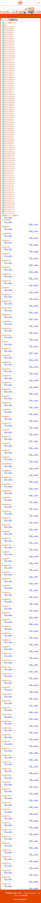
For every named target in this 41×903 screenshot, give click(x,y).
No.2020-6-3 (10, 28)
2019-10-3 (9, 60)
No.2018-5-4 (10, 128)
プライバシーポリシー (30, 893)
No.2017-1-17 (10, 211)
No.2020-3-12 (10, 38)
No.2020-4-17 (10, 32)
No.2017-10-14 (11, 160)
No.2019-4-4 (10, 85)
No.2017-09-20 (11, 164)
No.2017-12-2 (10, 151)
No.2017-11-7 (10, 156)
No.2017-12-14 (11, 149)
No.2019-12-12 (11, 53)
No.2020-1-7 (10, 45)
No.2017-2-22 (10, 201)
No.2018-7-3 (10, 119)
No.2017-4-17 (10, 194)
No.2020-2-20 (10, 41)
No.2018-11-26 (11, 98)
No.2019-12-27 (11, 47)
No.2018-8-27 (10, 111)
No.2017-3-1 (10, 199)
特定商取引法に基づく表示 (13, 893)
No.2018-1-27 (10, 143)
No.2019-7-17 (10, 71)
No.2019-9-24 (10, 62)
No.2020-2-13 (10, 43)
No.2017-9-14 (10, 166)
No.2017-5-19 (10, 188)
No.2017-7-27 (10, 175)
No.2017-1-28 (10, 207)
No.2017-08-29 (11, 167)
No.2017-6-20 (10, 183)
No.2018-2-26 (10, 139)
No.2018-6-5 (10, 124)
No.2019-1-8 (10, 92)
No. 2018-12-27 (11, 94)
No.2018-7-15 (10, 117)
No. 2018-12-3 (11, 96)
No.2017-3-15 (10, 198)
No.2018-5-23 (10, 126)
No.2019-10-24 (11, 56)
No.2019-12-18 (11, 49)
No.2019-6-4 (10, 75)
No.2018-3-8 (10, 135)
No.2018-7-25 (10, 115)
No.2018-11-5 (10, 100)
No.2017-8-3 (10, 173)
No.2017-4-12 (10, 196)
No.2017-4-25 (10, 192)
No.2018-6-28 (10, 122)
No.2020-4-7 (10, 36)
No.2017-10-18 (11, 158)
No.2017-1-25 (10, 209)
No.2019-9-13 (10, 64)
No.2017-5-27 (10, 186)
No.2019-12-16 (11, 51)
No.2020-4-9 (10, 34)
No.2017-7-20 (10, 179)
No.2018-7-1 (10, 120)
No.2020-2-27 (10, 39)
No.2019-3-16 (10, 88)
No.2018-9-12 (10, 109)
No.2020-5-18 (10, 30)
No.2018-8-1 (10, 113)
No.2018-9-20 (10, 107)
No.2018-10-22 (11, 102)
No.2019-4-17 (10, 83)
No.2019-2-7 (10, 90)
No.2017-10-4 (10, 162)
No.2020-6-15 (10, 26)
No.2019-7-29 (10, 70)
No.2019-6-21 (10, 73)
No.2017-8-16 (10, 169)
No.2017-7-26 (10, 177)
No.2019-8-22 (10, 68)
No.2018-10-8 (10, 103)
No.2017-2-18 (10, 203)
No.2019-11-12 (11, 54)
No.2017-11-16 (11, 154)
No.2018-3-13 (10, 134)
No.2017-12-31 (11, 147)
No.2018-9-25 (10, 105)
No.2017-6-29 (10, 181)
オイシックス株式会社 (21, 895)
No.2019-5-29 (10, 77)
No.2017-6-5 (10, 184)
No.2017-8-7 (10, 171)
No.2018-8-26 (10, 66)
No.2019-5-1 (10, 81)
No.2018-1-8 (10, 145)
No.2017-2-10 (10, 205)
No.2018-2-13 (10, 141)
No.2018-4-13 (10, 130)
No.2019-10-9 (10, 58)
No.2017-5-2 (10, 190)
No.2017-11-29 (11, 152)
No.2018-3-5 (10, 137)
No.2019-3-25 (10, 86)
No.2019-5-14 (10, 79)
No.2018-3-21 (10, 132)
